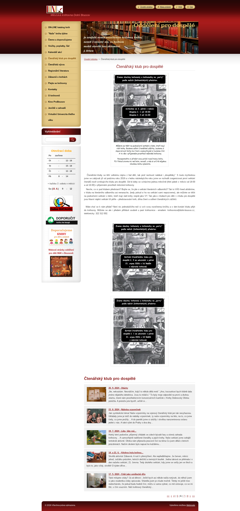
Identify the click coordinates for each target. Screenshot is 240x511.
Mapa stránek (165, 7)
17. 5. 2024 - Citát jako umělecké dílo (127, 474)
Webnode (190, 505)
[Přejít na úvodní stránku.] (55, 11)
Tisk (191, 7)
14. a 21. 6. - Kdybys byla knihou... (126, 452)
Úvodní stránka (90, 59)
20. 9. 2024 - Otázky (118, 388)
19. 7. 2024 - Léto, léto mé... (122, 431)
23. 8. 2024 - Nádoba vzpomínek (125, 409)
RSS (180, 7)
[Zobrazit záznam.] (96, 401)
